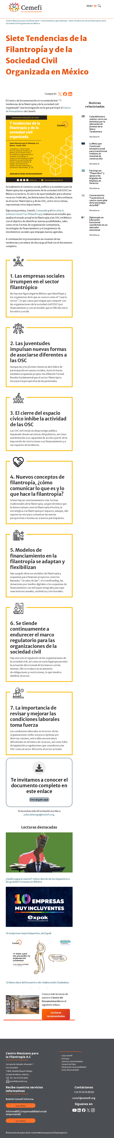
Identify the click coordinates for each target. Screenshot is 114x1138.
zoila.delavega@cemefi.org (38, 814)
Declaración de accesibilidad (74, 1067)
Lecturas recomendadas (72, 1061)
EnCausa (65, 1058)
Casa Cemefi (67, 1055)
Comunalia (42, 210)
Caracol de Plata (69, 1064)
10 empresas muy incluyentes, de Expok (28, 933)
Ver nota (93, 137)
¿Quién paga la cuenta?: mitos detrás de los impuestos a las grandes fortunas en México (38, 880)
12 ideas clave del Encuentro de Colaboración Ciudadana (37, 982)
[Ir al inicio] (25, 1)
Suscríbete (21, 1106)
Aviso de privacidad (70, 1069)
